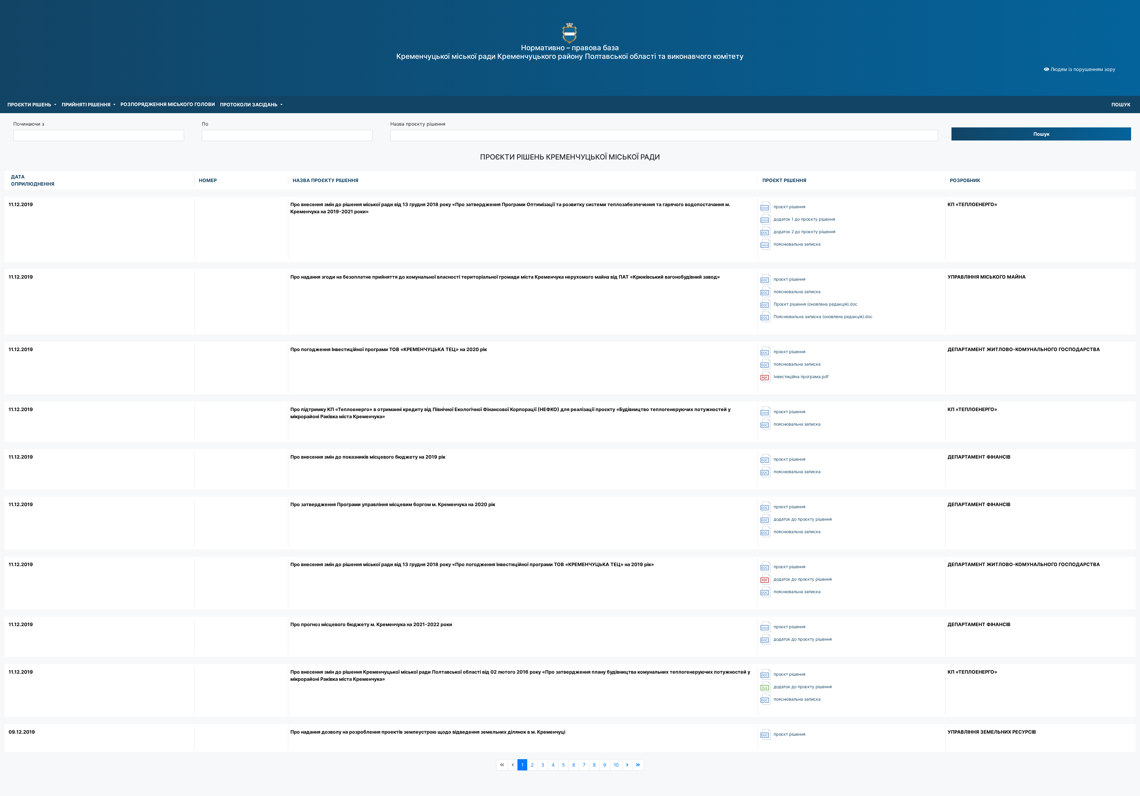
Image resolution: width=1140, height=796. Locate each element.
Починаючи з (28, 124)
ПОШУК (1121, 105)
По (205, 124)
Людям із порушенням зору (1082, 69)
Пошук (1041, 134)
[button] (32, 104)
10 (616, 765)
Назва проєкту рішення (417, 124)
